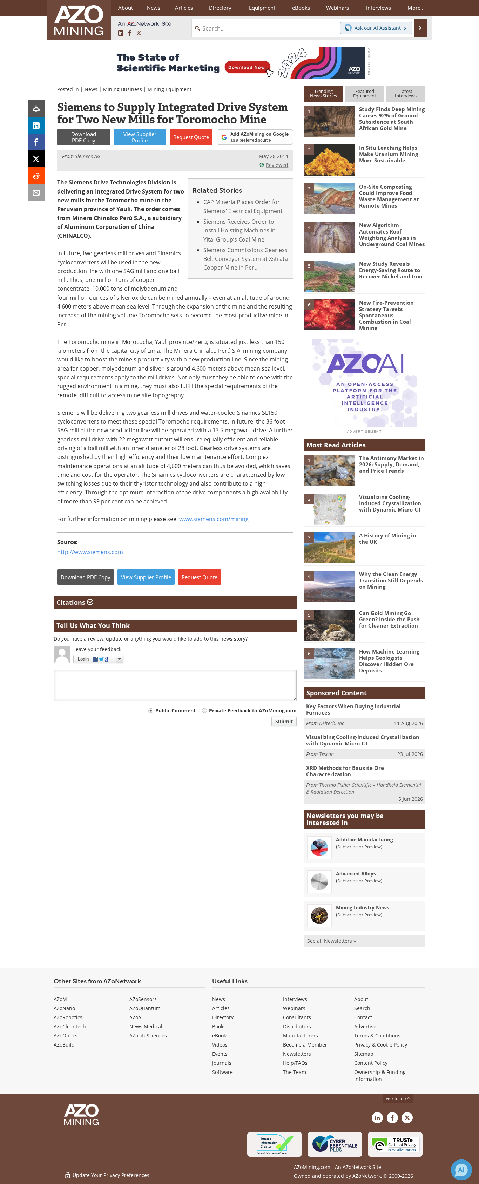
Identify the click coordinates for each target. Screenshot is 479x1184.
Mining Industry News (362, 907)
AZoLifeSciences (148, 1035)
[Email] (36, 192)
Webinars (294, 1008)
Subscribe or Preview (359, 847)
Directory (220, 7)
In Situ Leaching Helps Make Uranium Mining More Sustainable (388, 154)
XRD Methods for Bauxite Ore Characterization (345, 771)
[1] (329, 121)
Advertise (365, 1026)
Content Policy (370, 1063)
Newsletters (297, 1053)
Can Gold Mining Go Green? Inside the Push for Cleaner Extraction (389, 619)
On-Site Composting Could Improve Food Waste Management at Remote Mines (389, 196)
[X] (36, 158)
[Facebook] (36, 142)
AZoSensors (143, 999)
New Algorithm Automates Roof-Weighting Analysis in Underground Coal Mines (392, 235)
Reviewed (277, 165)
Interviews (295, 999)
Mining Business (122, 89)
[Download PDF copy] (36, 108)
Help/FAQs (295, 1063)
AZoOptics (65, 1035)
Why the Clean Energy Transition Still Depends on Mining (391, 580)
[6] (329, 314)
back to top (395, 1098)
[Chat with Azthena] (461, 1169)
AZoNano (64, 1008)
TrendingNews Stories (323, 93)
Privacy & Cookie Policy (380, 1044)
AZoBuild (64, 1044)
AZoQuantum (145, 1008)
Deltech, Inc (331, 723)
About (361, 999)
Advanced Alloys (356, 873)
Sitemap (363, 1053)
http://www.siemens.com (90, 552)
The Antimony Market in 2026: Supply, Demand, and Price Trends (391, 464)
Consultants (297, 1017)
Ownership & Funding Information (380, 1075)
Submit (284, 721)
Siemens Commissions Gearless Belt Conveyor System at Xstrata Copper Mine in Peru (245, 259)
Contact (363, 1017)
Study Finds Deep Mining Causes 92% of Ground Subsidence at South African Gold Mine (392, 118)
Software (222, 1072)
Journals (221, 1063)
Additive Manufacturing (364, 839)
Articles (221, 1008)
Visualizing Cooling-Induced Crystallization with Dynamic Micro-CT (390, 503)
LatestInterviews (406, 93)
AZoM (60, 999)
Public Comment (175, 710)
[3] (329, 198)
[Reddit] (36, 175)
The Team (294, 1072)
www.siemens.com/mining (214, 519)
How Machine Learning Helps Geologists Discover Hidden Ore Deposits (389, 661)
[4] (329, 237)
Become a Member (305, 1044)
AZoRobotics (68, 1017)
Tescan (326, 754)
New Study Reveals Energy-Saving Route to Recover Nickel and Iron (391, 270)
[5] (329, 275)
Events (220, 1053)
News (91, 89)
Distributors (297, 1026)
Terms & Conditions (377, 1035)
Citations (71, 602)
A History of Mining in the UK (387, 538)
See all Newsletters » (331, 941)
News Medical (145, 1026)
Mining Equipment (169, 89)
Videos (220, 1044)
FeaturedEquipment (364, 93)
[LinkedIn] (36, 125)
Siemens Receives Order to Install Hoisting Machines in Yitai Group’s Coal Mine (239, 230)
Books (219, 1026)
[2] (329, 159)
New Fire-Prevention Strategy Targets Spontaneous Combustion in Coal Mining (386, 315)
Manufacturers (300, 1035)
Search (362, 1008)
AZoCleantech (70, 1026)
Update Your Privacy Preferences (110, 1175)
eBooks (220, 1035)
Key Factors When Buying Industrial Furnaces (353, 709)
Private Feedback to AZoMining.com (253, 710)
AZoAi (136, 1017)
